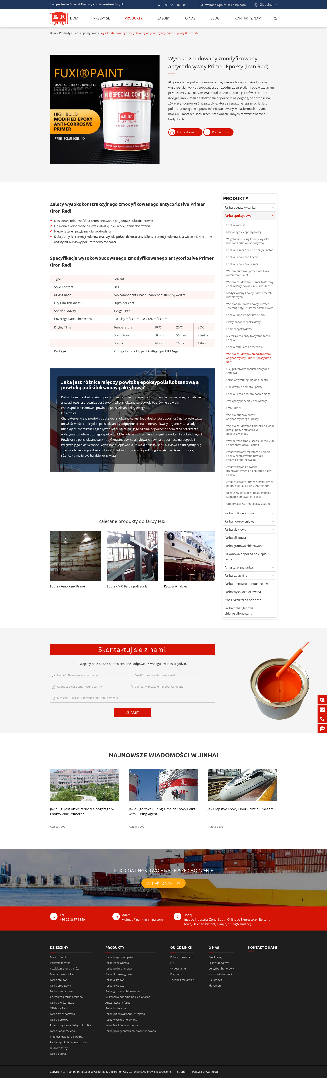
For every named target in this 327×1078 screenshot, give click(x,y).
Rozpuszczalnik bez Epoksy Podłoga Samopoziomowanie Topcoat (248, 494)
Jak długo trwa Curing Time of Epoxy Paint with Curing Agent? (162, 811)
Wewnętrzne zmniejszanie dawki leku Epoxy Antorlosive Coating (250, 443)
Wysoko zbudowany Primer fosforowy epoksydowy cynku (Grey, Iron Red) (249, 284)
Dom (74, 18)
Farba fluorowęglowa (240, 521)
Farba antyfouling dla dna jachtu (247, 380)
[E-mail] (322, 709)
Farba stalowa (59, 980)
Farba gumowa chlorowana (244, 546)
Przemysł (101, 18)
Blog (215, 18)
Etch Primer (233, 408)
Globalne (266, 4)
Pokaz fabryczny (219, 963)
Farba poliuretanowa (239, 513)
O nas (190, 18)
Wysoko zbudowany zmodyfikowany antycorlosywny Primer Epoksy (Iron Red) (149, 33)
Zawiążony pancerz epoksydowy (246, 401)
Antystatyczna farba (239, 567)
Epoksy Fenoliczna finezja (242, 257)
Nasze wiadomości (220, 974)
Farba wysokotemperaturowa (68, 1042)
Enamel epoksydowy (239, 329)
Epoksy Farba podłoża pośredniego (248, 394)
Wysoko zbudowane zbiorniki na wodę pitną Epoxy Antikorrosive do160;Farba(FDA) (250, 430)
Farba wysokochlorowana (243, 592)
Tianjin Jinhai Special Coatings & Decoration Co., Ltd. (100, 1071)
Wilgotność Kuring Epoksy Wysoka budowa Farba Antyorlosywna (247, 241)
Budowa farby (59, 1048)
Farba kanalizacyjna (62, 1031)
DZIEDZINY (59, 947)
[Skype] (322, 699)
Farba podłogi (58, 1053)
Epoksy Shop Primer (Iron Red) (245, 315)
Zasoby (163, 18)
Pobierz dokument (181, 957)
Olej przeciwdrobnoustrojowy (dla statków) (247, 371)
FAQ (172, 963)
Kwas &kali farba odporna (243, 600)
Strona (181, 1071)
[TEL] (322, 718)
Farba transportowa (62, 1014)
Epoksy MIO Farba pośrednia (127, 586)
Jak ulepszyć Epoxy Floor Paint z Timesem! (241, 809)
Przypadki (176, 974)
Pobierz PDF (220, 132)
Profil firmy (215, 957)
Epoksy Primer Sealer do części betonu (250, 250)
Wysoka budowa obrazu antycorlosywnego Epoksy (242, 417)
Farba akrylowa (235, 529)
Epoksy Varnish (235, 225)
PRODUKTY (114, 947)
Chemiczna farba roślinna (66, 997)
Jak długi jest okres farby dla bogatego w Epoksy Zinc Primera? (82, 811)
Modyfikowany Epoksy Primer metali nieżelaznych (249, 295)
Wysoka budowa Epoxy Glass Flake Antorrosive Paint (248, 273)
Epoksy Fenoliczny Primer (68, 586)
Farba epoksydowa (85, 33)
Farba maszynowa (61, 991)
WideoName (178, 968)
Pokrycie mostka (60, 963)
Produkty (133, 18)
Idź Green (215, 985)
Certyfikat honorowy (221, 968)
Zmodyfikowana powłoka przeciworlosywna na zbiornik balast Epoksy (249, 471)
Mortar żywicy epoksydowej (243, 232)
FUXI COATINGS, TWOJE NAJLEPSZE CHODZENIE (163, 870)
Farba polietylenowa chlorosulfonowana (239, 610)
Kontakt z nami (248, 18)
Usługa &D (215, 980)
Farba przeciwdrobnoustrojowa (247, 584)
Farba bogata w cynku (240, 207)
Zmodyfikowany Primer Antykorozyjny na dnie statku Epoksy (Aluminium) (249, 484)
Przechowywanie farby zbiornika (70, 1025)
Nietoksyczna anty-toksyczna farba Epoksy (248, 338)
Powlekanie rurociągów (64, 968)
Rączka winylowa (176, 586)
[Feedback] (322, 728)
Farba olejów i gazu (62, 1002)
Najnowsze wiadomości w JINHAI (163, 755)
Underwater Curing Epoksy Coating (248, 503)
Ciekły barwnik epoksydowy (243, 322)
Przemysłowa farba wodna (66, 1036)
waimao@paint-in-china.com (225, 5)
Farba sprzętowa (60, 985)
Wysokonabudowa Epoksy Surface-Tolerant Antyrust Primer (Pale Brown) (250, 306)
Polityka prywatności (205, 1071)
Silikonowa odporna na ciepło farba (246, 556)
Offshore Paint (59, 1008)
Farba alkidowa (235, 538)
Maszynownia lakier (62, 974)
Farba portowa (59, 1019)
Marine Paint (58, 957)
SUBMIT (132, 712)
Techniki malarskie (182, 980)
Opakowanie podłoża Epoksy (244, 387)
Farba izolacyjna (236, 575)
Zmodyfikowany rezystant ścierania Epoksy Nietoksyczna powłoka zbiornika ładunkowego (248, 456)
